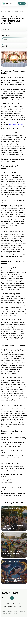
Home (2, 11)
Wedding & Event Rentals (16, 124)
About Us (5, 613)
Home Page (6, 603)
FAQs (18, 603)
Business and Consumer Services (15, 11)
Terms (13, 613)
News (6, 11)
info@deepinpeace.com (9, 606)
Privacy (9, 613)
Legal (17, 613)
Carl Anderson (5, 29)
